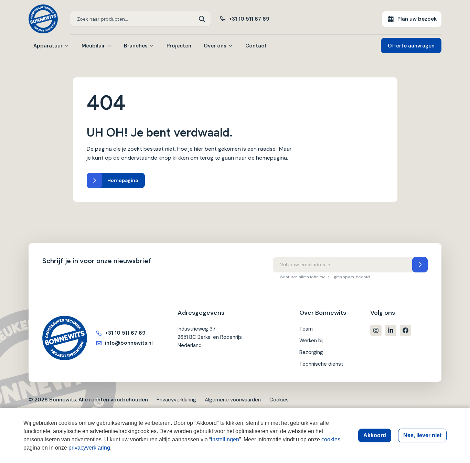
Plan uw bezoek (417, 18)
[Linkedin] (390, 330)
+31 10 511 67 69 (249, 18)
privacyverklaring (89, 448)
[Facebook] (405, 330)
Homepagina (122, 180)
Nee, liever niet (422, 435)
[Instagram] (376, 330)
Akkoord (374, 435)
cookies (330, 439)
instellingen (225, 439)
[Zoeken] (202, 18)
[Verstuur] (420, 264)
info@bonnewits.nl (129, 343)
